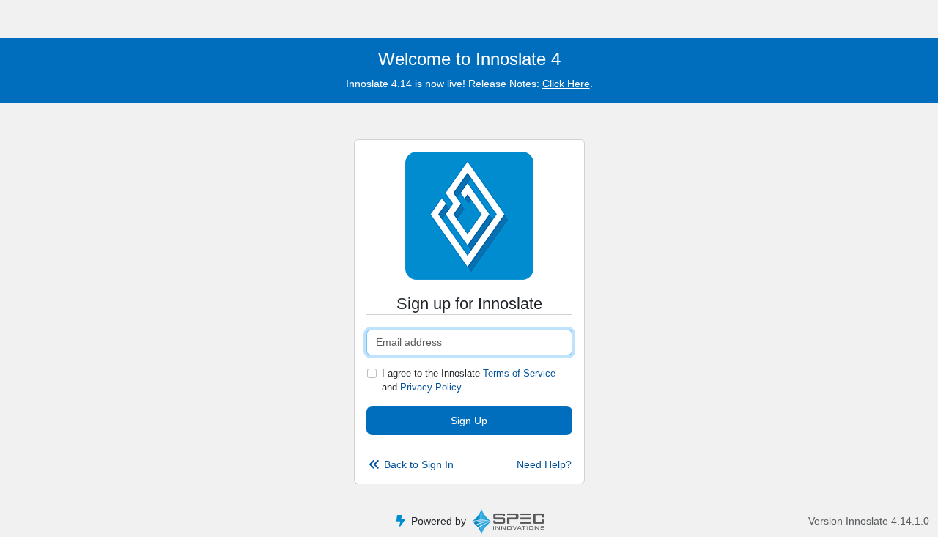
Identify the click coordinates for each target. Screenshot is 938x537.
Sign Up (469, 420)
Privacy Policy (431, 387)
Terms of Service (519, 373)
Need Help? (544, 464)
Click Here (566, 83)
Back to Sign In (419, 464)
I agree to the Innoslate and (468, 380)
